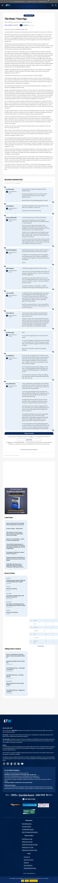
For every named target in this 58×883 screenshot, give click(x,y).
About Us (26, 862)
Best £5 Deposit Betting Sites (30, 832)
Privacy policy (33, 880)
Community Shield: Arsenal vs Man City (15, 662)
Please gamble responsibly (19, 1)
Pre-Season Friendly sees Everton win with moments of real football (15, 604)
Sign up (10, 442)
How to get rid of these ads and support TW (29, 449)
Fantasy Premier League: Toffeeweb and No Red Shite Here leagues (15, 581)
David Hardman (8, 25)
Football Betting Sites (28, 829)
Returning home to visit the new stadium (15, 684)
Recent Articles (10, 573)
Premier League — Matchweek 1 (14, 528)
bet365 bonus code (27, 839)
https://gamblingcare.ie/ (44, 758)
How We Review (28, 865)
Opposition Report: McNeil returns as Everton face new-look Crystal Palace (15, 559)
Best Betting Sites (27, 824)
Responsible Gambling (30, 868)
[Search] (53, 5)
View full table (41, 646)
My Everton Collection (12, 612)
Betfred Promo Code (27, 847)
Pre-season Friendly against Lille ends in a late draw (15, 596)
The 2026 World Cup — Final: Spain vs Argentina (15, 668)
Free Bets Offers (26, 826)
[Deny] (56, 880)
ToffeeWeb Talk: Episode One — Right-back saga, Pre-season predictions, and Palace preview (14, 565)
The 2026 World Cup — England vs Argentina (15, 691)
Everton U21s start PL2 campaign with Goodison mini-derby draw (15, 524)
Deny (27, 880)
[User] (55, 5)
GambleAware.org (16, 776)
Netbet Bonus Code (27, 842)
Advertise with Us (28, 859)
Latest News (9, 518)
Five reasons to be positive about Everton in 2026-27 (15, 553)
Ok (22, 880)
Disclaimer (18, 183)
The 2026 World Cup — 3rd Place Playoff (15, 675)
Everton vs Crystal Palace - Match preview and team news (15, 539)
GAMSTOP (37, 777)
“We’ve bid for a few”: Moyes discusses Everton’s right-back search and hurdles (14, 534)
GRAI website (39, 788)
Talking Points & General (13, 649)
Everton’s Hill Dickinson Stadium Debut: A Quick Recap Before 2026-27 (15, 656)
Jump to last (32, 25)
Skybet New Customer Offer (29, 850)
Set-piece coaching (11, 588)
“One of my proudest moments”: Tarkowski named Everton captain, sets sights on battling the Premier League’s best (15, 546)
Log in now (29, 439)
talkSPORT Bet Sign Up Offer (30, 844)
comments (25, 25)
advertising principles (42, 1)
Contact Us (27, 857)
